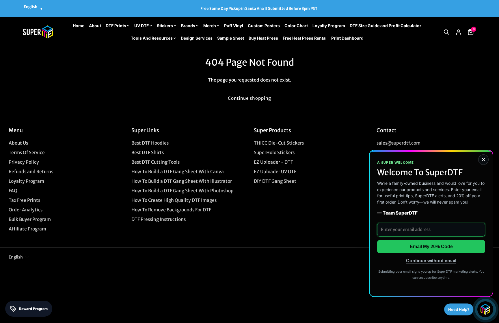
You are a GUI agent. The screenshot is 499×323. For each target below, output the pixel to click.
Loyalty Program (26, 181)
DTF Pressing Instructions (158, 219)
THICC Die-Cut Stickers (279, 143)
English (16, 257)
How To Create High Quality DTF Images (174, 200)
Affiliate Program (27, 229)
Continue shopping (249, 98)
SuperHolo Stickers (274, 152)
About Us (18, 143)
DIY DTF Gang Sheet (275, 181)
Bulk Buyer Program (30, 219)
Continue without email (431, 260)
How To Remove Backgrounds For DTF (171, 210)
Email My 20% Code (431, 246)
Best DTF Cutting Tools (155, 162)
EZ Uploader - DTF (273, 162)
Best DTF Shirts (147, 152)
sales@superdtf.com (398, 143)
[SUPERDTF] (38, 31)
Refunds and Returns (31, 171)
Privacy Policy (24, 162)
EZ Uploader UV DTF (275, 171)
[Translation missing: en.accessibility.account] (458, 32)
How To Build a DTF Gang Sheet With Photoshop (182, 190)
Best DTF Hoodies (150, 143)
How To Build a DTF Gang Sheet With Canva (177, 171)
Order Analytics (25, 210)
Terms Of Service (27, 152)
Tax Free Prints (24, 200)
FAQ (13, 190)
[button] (446, 32)
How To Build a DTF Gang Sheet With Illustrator (181, 181)
